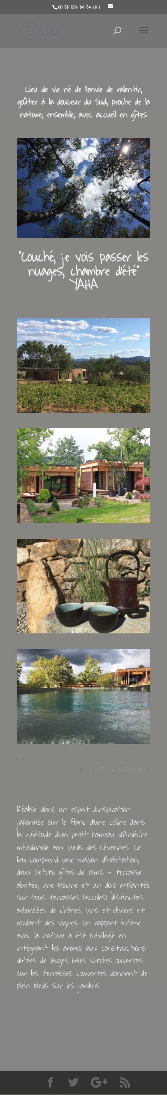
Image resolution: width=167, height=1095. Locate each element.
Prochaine (135, 770)
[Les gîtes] (83, 520)
